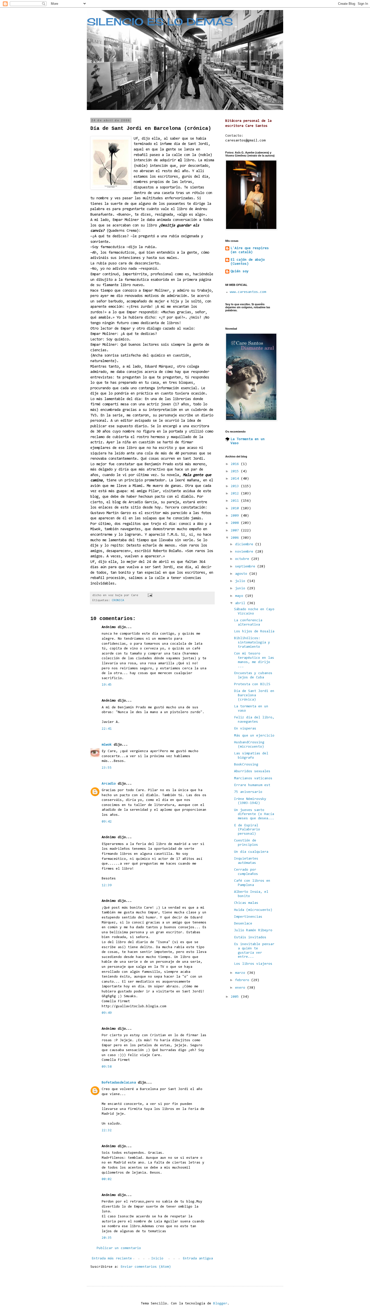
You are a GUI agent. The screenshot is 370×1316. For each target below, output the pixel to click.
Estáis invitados (250, 937)
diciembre (245, 544)
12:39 (107, 885)
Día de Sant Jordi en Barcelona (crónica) (254, 695)
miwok (107, 745)
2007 (236, 530)
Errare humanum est (252, 785)
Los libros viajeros (253, 964)
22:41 (107, 729)
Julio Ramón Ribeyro (253, 930)
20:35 (107, 1238)
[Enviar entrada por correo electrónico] (150, 595)
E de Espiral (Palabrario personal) (247, 830)
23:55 (107, 768)
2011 (236, 501)
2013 (236, 486)
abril (241, 603)
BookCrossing (246, 764)
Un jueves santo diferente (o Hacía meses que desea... (254, 814)
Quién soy (240, 271)
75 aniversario (248, 792)
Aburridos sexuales (252, 771)
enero (241, 988)
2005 (236, 997)
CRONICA (118, 600)
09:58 (107, 1067)
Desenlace (243, 923)
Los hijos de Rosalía (254, 631)
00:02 (107, 1179)
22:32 (107, 1130)
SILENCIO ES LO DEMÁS (160, 22)
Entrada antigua (198, 1258)
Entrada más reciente (112, 1258)
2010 (236, 508)
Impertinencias (248, 917)
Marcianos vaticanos (253, 778)
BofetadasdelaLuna (119, 1083)
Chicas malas (246, 903)
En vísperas (245, 728)
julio (241, 581)
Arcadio (109, 784)
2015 (236, 471)
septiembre (246, 566)
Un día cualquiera (251, 852)
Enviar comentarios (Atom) (146, 1267)
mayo (240, 596)
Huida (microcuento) (253, 910)
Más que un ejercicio (254, 736)
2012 (236, 493)
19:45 (107, 685)
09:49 (107, 1013)
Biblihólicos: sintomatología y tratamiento (252, 643)
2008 (236, 523)
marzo (241, 973)
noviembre (245, 552)
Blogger (220, 1303)
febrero (243, 980)
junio (241, 588)
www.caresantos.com (248, 292)
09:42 (107, 822)
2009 (236, 516)
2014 (236, 479)
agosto (242, 574)
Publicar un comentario (119, 1248)
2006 (236, 538)
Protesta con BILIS (252, 684)
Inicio (157, 1258)
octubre (243, 559)
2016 (236, 464)
